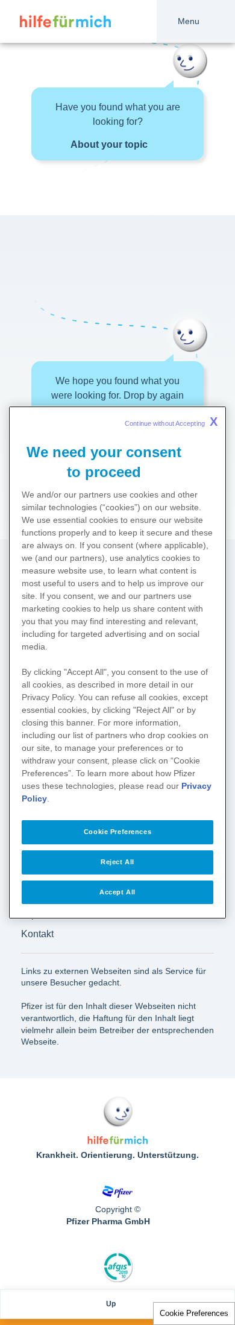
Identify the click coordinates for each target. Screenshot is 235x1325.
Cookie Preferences (194, 1313)
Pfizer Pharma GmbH (108, 1221)
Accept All (117, 892)
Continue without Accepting (171, 421)
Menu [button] (188, 21)
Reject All (117, 861)
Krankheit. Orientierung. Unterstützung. (117, 1155)
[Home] (55, 21)
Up (111, 1304)
